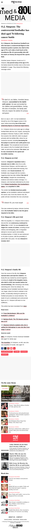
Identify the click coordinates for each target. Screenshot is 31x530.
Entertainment (4, 40)
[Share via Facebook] (2, 348)
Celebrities (10, 40)
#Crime (16, 351)
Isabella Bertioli (19, 23)
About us (12, 517)
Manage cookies (23, 519)
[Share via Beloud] (14, 348)
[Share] (8, 348)
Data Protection (16, 519)
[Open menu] (2, 2)
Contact (19, 517)
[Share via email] (11, 348)
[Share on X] (5, 348)
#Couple (24, 351)
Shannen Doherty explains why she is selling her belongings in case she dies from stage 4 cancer (15, 327)
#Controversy (7, 351)
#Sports (5, 354)
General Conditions (8, 519)
